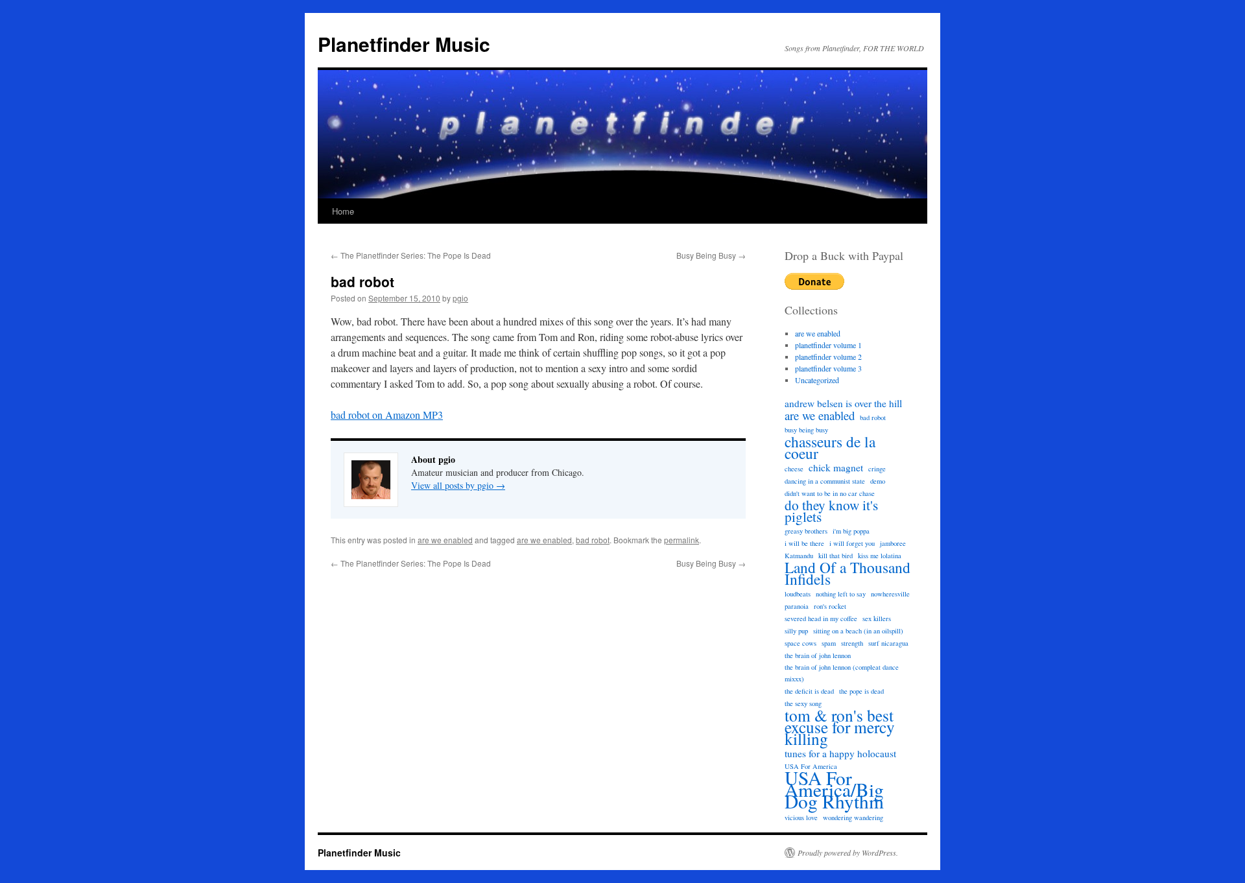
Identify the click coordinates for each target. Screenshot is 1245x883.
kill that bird (835, 555)
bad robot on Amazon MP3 (387, 414)
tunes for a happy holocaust (840, 753)
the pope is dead (861, 691)
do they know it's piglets (831, 511)
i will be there (804, 543)
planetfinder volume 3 (828, 368)
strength (852, 643)
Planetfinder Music (404, 44)
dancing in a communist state (825, 481)
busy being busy (806, 429)
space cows (800, 643)
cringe (877, 468)
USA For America (811, 766)
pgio (460, 297)
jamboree (893, 543)
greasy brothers (806, 531)
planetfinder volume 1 (828, 345)
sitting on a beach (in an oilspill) (858, 630)
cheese (794, 468)
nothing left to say (841, 593)
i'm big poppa (851, 531)
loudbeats (798, 593)
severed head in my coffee (821, 618)
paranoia (797, 606)
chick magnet (836, 467)
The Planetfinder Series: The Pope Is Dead (411, 255)
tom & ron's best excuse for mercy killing (840, 726)
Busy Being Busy (711, 255)
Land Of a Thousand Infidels (847, 573)
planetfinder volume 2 (828, 356)
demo (877, 481)
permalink (681, 539)
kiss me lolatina (879, 555)
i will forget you (852, 543)
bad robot (593, 539)
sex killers (876, 618)
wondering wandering (853, 817)
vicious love (801, 817)
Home (343, 211)
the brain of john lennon (818, 655)
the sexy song (803, 703)
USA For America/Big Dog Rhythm (834, 789)
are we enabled (445, 539)
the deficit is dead (809, 691)
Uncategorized (817, 380)
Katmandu (799, 555)
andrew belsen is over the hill (843, 403)
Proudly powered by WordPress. (848, 852)
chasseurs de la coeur (830, 447)
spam (829, 643)
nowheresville (890, 593)
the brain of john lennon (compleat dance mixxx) (842, 673)
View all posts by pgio (458, 485)
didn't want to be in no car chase (830, 493)
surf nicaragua (888, 643)
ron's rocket (830, 606)
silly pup (796, 630)
